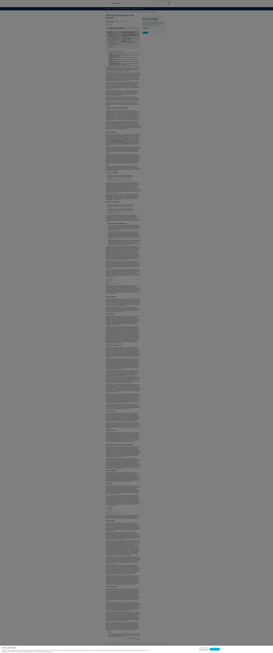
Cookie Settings (203, 649)
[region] (136, 649)
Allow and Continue (214, 649)
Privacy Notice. (49, 651)
